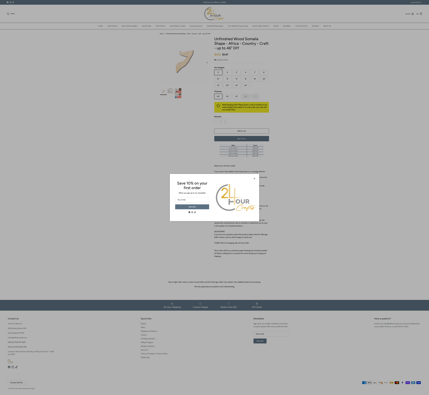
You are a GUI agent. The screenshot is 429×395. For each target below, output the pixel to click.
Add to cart (241, 131)
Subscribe (192, 207)
